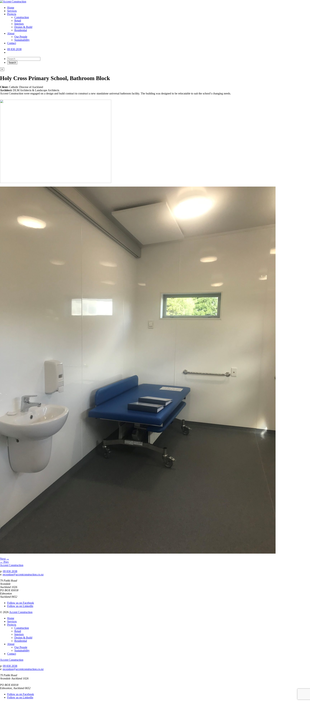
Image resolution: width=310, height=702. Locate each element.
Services (12, 10)
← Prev (4, 561)
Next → (4, 558)
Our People (20, 36)
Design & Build (23, 26)
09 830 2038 (14, 49)
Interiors (19, 23)
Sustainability (22, 39)
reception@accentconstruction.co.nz (23, 574)
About (10, 33)
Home (10, 7)
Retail (17, 20)
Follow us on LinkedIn (20, 606)
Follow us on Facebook (20, 602)
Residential (20, 30)
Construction (21, 17)
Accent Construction (11, 565)
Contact (11, 43)
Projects (11, 14)
